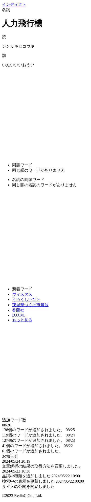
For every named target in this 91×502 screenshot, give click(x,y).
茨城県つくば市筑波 (30, 305)
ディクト (14, 4)
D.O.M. (18, 315)
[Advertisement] (45, 113)
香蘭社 (18, 310)
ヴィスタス (22, 294)
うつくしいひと (26, 299)
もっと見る (22, 320)
